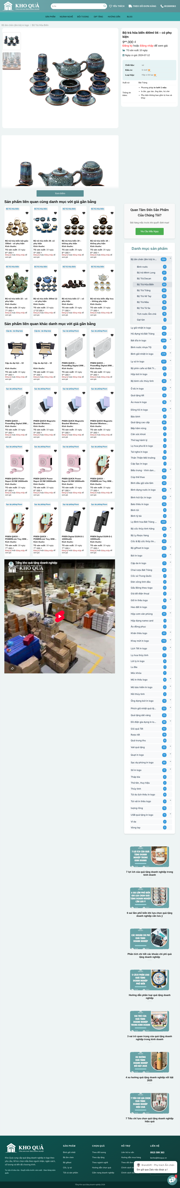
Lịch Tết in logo (139, 648)
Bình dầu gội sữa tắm (142, 483)
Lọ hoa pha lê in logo (142, 445)
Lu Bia (134, 667)
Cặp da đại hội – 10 (14, 363)
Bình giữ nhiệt (69, 1152)
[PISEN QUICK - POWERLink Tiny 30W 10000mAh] (102, 463)
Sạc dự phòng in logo (142, 762)
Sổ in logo (136, 770)
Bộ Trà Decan (144, 278)
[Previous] (28, 79)
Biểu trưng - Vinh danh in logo (144, 470)
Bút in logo (136, 555)
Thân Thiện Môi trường (143, 457)
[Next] (111, 79)
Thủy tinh (136, 788)
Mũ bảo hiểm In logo (141, 687)
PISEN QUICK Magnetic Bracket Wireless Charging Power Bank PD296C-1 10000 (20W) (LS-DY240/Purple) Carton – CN (45, 422)
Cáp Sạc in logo (139, 463)
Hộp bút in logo (139, 374)
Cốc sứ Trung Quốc (141, 575)
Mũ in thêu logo (139, 679)
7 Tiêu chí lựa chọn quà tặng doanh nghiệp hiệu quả (149, 1120)
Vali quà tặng (138, 747)
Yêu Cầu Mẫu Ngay (149, 231)
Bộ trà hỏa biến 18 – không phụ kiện (100, 242)
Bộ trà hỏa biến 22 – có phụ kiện (16, 300)
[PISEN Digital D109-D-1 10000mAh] (73, 521)
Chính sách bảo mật (130, 1172)
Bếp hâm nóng (138, 428)
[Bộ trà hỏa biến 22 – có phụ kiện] (17, 283)
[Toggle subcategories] (170, 258)
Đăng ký (127, 45)
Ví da (133, 821)
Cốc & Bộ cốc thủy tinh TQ (144, 541)
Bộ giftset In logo (140, 548)
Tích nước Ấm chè (146, 313)
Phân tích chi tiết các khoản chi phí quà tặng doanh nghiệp (150, 956)
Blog (129, 17)
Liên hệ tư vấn (127, 1152)
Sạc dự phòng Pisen (71, 331)
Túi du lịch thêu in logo (143, 794)
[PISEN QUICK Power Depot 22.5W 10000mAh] (17, 463)
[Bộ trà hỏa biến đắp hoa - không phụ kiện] (102, 283)
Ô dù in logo (137, 388)
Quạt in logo (137, 754)
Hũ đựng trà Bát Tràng (142, 333)
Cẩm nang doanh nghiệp (103, 1172)
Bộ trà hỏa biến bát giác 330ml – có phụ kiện (16, 242)
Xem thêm (60, 193)
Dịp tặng (98, 17)
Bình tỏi (135, 510)
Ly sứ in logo (137, 361)
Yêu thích (119, 6)
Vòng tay (135, 827)
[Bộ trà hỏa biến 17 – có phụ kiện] (73, 283)
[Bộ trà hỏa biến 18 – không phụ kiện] (102, 225)
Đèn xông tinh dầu (141, 581)
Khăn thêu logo (139, 633)
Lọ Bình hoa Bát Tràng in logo (144, 521)
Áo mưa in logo (139, 402)
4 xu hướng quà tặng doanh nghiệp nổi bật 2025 (149, 1079)
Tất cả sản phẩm (70, 1172)
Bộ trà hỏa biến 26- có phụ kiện (44, 242)
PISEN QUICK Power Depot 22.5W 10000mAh (16, 479)
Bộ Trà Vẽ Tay (144, 296)
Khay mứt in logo (140, 640)
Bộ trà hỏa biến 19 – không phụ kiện (71, 242)
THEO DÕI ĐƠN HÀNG (144, 6)
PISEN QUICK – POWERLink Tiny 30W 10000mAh (100, 479)
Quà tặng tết (137, 395)
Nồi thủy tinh (138, 694)
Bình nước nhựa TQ (141, 347)
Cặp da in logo (138, 563)
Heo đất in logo (139, 607)
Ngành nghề (66, 17)
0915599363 (170, 6)
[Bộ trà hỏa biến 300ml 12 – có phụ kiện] (45, 283)
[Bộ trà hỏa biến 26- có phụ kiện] (45, 225)
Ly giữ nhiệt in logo (141, 327)
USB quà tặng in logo (142, 814)
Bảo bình (135, 416)
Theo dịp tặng (98, 1157)
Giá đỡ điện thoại (140, 593)
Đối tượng (83, 17)
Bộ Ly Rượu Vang (140, 535)
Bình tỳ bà (136, 515)
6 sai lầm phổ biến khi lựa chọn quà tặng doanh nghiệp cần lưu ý (149, 914)
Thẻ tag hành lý (139, 440)
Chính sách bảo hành (130, 1167)
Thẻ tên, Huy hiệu (140, 782)
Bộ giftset (67, 1162)
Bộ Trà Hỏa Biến (40, 25)
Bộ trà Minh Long (146, 272)
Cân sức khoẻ (138, 434)
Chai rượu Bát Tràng (141, 570)
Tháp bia (135, 776)
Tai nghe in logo (139, 451)
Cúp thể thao (138, 477)
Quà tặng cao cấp (140, 422)
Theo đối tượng (99, 1152)
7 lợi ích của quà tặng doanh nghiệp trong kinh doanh (149, 873)
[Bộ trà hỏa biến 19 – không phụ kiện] (73, 225)
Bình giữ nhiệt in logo (142, 353)
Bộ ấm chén (68, 1157)
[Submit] (104, 6)
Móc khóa (136, 673)
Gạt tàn (141, 319)
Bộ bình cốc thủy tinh (142, 381)
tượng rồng (137, 808)
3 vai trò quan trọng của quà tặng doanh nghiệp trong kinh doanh (149, 1038)
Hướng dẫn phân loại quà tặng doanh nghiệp (149, 997)
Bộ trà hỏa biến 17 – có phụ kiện (73, 300)
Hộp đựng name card (142, 620)
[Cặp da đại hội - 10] (17, 347)
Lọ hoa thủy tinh (139, 655)
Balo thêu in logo (140, 504)
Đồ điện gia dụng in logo (144, 722)
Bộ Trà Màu (143, 302)
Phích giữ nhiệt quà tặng (144, 708)
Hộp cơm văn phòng (142, 613)
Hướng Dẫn (114, 17)
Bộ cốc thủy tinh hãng (142, 528)
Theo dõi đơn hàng (129, 1162)
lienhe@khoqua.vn (158, 1158)
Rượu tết (135, 734)
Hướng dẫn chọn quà (101, 1167)
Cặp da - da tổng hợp (14, 331)
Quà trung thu (138, 740)
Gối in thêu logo (139, 600)
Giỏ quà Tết (137, 728)
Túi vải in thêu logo (141, 801)
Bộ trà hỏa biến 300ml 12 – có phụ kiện (45, 300)
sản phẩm (50, 17)
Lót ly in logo (138, 661)
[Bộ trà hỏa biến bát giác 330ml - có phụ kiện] (17, 225)
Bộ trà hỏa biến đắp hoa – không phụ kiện (101, 300)
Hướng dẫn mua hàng (131, 1157)
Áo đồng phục (138, 626)
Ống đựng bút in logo (142, 700)
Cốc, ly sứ (67, 1167)
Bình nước (142, 266)
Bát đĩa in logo (138, 340)
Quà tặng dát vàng (141, 715)
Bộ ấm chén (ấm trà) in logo (15, 25)
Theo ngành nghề (100, 1162)
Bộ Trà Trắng (143, 290)
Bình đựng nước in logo (143, 489)
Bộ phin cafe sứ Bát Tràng (144, 368)
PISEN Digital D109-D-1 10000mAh (73, 537)
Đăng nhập (147, 45)
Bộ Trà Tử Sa (143, 308)
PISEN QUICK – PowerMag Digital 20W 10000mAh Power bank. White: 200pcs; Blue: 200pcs (73, 364)
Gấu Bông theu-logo (142, 587)
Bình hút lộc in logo (141, 497)
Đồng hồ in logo (139, 409)
